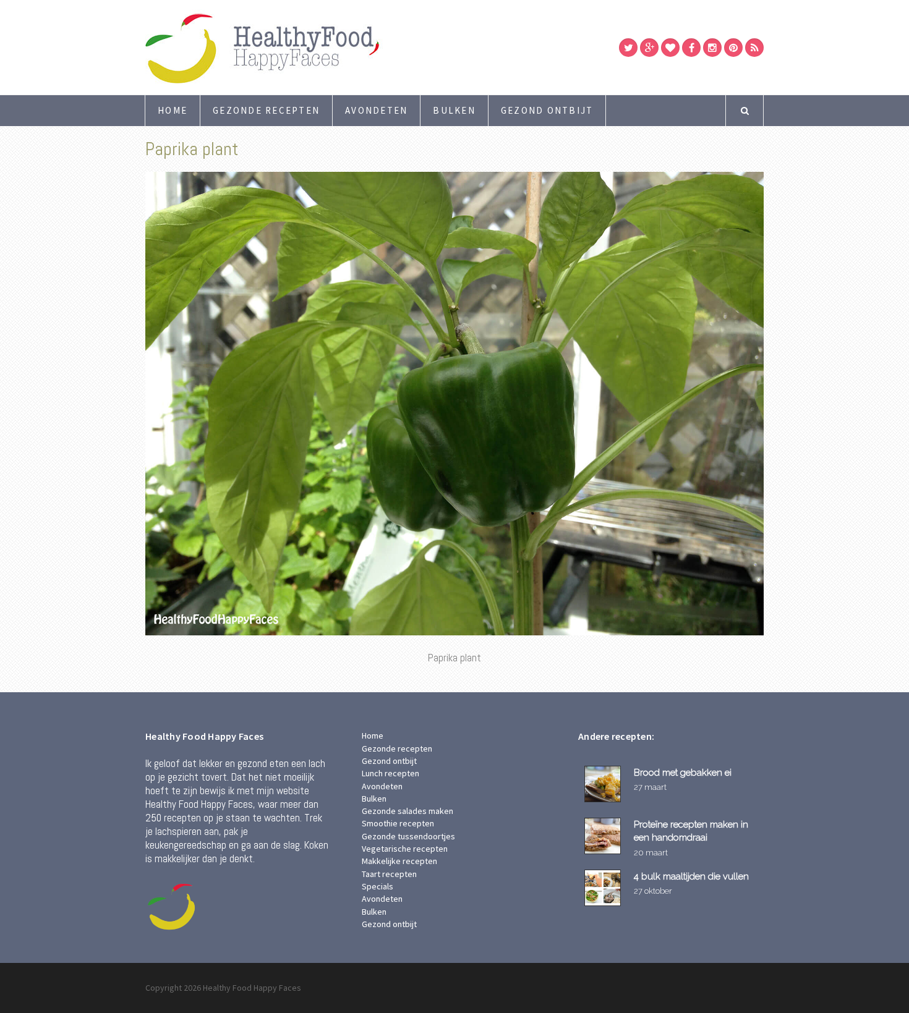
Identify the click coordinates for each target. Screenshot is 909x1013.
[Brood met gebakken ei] (604, 784)
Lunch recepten (390, 773)
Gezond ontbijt (547, 110)
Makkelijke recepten (399, 861)
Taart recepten (389, 873)
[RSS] (754, 47)
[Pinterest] (733, 47)
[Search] (744, 110)
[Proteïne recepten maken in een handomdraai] (604, 836)
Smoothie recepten (398, 823)
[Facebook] (691, 47)
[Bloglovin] (670, 47)
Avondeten (376, 110)
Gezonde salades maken (407, 810)
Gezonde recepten (266, 110)
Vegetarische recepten (405, 848)
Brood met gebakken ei (683, 772)
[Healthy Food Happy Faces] (315, 47)
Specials (377, 886)
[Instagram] (712, 47)
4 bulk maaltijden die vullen (691, 876)
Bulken (454, 110)
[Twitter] (628, 47)
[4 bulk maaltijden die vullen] (604, 888)
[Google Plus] (649, 47)
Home (172, 110)
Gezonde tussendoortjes (408, 836)
